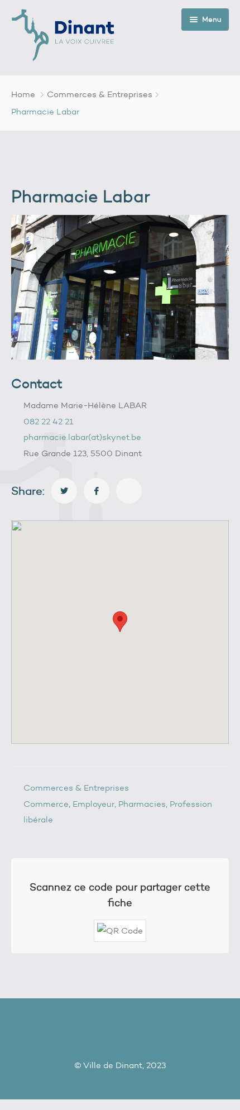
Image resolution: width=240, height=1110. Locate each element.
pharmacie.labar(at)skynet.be (82, 437)
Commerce (46, 804)
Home (23, 94)
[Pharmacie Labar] (64, 491)
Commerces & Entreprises (99, 94)
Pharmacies (142, 804)
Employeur (93, 804)
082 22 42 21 (48, 422)
